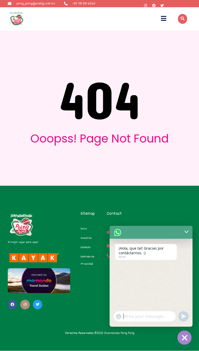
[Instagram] (145, 5)
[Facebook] (153, 5)
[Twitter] (162, 5)
